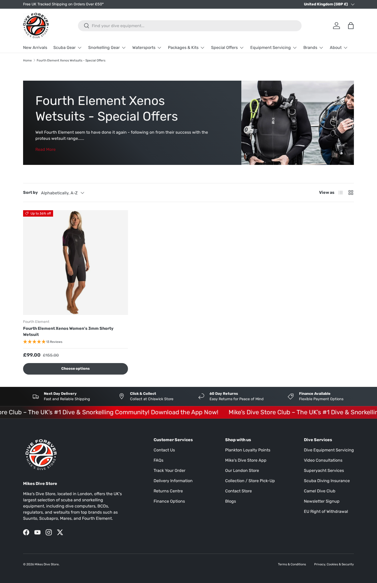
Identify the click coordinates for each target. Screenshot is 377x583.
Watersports (143, 47)
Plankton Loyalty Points (247, 450)
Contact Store (238, 491)
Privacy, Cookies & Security (334, 564)
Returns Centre (168, 491)
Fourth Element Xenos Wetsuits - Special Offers (71, 60)
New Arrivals (35, 47)
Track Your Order (169, 470)
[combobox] (190, 25)
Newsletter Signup (322, 501)
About (336, 47)
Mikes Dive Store (47, 564)
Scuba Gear (64, 47)
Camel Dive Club (319, 491)
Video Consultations (323, 460)
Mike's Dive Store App (245, 460)
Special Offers (224, 47)
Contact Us (164, 450)
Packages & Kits (183, 47)
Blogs (230, 501)
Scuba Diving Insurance (327, 480)
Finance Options (169, 501)
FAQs (158, 460)
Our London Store (242, 470)
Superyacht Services (324, 470)
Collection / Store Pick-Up (250, 480)
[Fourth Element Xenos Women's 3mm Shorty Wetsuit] (75, 262)
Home (27, 60)
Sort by (30, 192)
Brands (310, 47)
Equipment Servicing (270, 47)
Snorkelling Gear (104, 47)
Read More (45, 149)
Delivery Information (173, 480)
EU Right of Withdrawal (326, 511)
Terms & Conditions (292, 564)
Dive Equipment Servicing (329, 450)
